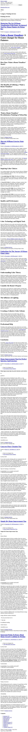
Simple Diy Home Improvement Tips (13, 521)
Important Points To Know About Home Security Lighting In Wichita (13, 636)
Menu (2, 9)
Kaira (10, 729)
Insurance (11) (6, 716)
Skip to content (4, 1)
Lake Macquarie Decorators (9, 644)
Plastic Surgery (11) (7, 717)
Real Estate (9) (6, 718)
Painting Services (8, 137)
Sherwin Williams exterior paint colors (15, 238)
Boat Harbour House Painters (9, 454)
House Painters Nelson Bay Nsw (10, 529)
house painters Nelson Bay (9, 53)
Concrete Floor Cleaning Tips (11, 446)
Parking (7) (5, 726)
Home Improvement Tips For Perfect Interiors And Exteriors (14, 360)
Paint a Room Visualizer (12, 35)
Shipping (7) (6, 721)
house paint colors (9, 342)
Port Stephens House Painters (9, 368)
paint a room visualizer (16, 47)
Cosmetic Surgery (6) (7, 727)
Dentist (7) (5, 724)
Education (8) (6, 719)
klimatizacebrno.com (5, 7)
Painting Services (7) (7, 722)
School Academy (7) (7, 723)
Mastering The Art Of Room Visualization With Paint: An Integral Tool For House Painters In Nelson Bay (14, 26)
